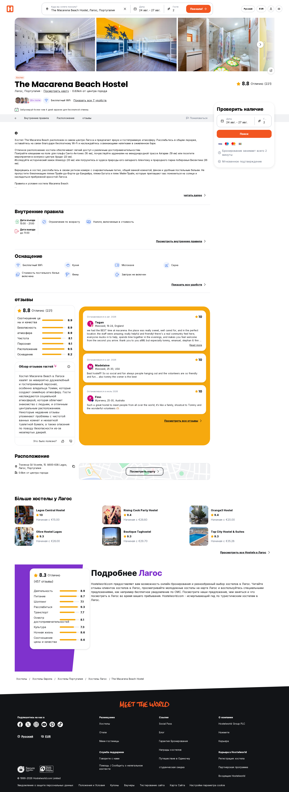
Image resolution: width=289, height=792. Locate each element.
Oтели (103, 732)
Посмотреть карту (56, 91)
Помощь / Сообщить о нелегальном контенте (121, 767)
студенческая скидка (172, 767)
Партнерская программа (233, 767)
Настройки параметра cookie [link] (207, 785)
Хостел (19, 77)
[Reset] (125, 9)
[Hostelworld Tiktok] (60, 724)
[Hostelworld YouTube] (44, 724)
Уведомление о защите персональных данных (45, 785)
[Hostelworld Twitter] (28, 724)
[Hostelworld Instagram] (36, 724)
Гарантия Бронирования (173, 741)
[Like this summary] (62, 441)
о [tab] (15, 118)
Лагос (19, 91)
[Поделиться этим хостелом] (271, 70)
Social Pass (165, 723)
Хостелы (104, 723)
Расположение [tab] (65, 118)
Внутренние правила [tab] (36, 118)
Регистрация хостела (232, 758)
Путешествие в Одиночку (174, 758)
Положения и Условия (92, 785)
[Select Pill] (271, 9)
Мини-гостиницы (109, 741)
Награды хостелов (170, 749)
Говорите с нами (109, 758)
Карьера (224, 741)
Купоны (114, 785)
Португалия (32, 91)
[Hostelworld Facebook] (20, 724)
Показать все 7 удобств (90, 100)
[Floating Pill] (260, 44)
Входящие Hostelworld (232, 775)
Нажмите (224, 732)
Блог (161, 732)
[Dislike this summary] (70, 441)
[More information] (69, 367)
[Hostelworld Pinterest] (52, 724)
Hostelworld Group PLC (232, 723)
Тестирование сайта (152, 785)
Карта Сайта (177, 785)
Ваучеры (129, 785)
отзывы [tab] (86, 118)
